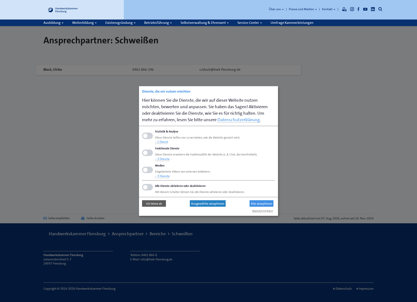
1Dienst (161, 142)
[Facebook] (358, 9)
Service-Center (248, 22)
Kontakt (327, 9)
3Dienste (162, 159)
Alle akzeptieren (261, 204)
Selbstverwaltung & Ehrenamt (203, 22)
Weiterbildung (83, 22)
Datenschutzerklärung (238, 119)
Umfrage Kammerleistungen (292, 22)
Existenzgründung (119, 22)
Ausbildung (52, 22)
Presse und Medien (302, 9)
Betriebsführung (157, 22)
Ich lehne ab (154, 204)
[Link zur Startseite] (63, 10)
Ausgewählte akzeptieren (207, 204)
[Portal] (344, 9)
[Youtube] (365, 9)
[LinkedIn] (373, 9)
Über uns (275, 9)
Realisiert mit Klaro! (262, 210)
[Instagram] (352, 9)
